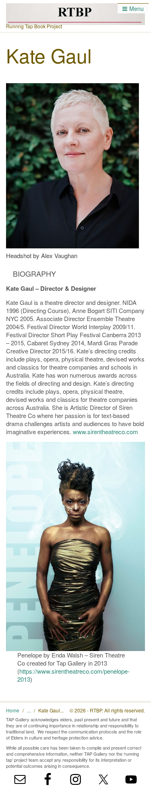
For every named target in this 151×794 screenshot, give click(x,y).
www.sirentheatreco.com (105, 431)
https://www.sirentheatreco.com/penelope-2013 (73, 675)
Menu (136, 8)
